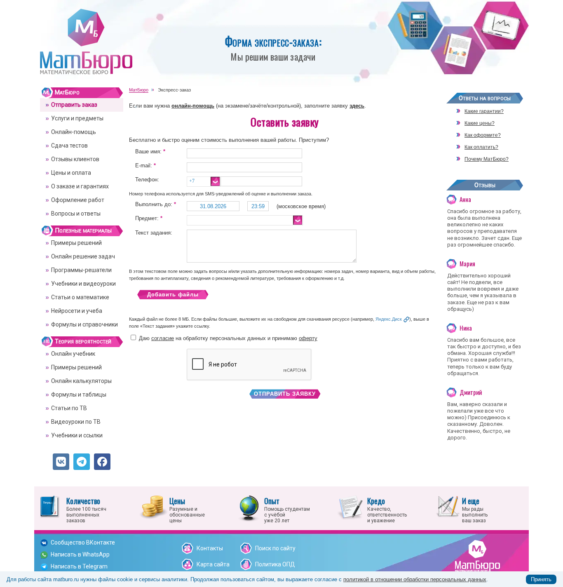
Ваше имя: (150, 151)
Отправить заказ (74, 104)
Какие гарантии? (484, 111)
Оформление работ (77, 200)
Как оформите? (482, 135)
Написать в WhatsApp (80, 554)
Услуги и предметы (77, 118)
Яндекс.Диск (388, 319)
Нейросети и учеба (76, 311)
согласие (162, 338)
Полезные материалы (83, 230)
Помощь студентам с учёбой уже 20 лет (287, 509)
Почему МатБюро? (486, 159)
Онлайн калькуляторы (81, 381)
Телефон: (147, 179)
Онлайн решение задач (83, 256)
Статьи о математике (80, 297)
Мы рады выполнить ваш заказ (475, 509)
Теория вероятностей (83, 341)
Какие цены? (479, 123)
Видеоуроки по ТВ (76, 421)
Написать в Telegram (79, 566)
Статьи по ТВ (69, 408)
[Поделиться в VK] (61, 461)
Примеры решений (76, 242)
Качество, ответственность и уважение (387, 509)
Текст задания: (153, 233)
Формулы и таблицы (78, 394)
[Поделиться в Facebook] (102, 461)
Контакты (210, 548)
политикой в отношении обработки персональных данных (414, 579)
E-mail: (145, 165)
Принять (541, 579)
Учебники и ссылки (77, 435)
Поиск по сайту (275, 548)
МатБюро (67, 92)
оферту (308, 338)
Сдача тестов (69, 145)
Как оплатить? (481, 147)
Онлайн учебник (73, 353)
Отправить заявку (285, 394)
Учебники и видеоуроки (83, 283)
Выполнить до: (155, 204)
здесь (357, 106)
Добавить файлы (173, 294)
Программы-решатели (81, 270)
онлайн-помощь (192, 106)
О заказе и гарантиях (80, 186)
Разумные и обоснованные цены (187, 509)
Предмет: (148, 218)
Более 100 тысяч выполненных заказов (86, 509)
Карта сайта (213, 564)
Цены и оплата (71, 172)
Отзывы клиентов (75, 159)
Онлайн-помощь (73, 132)
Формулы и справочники (84, 324)
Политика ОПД (275, 564)
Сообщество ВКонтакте (83, 542)
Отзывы (484, 185)
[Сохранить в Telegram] (81, 461)
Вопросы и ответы (76, 213)
